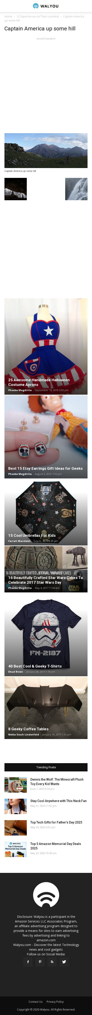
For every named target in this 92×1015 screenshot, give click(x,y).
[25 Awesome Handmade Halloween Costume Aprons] (46, 346)
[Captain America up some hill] (46, 150)
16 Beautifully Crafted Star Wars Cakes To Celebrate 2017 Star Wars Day (45, 580)
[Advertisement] (46, 87)
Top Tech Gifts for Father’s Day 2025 (56, 822)
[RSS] (52, 962)
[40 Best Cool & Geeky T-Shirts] (46, 634)
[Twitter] (64, 962)
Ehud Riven (15, 671)
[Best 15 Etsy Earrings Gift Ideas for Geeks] (46, 436)
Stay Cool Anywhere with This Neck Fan (58, 801)
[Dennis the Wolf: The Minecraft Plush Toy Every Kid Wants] (15, 785)
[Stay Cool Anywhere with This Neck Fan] (15, 806)
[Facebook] (27, 962)
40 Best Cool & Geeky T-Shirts (35, 666)
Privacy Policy (55, 1002)
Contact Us (35, 1002)
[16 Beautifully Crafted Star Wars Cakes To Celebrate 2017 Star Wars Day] (46, 569)
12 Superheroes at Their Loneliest (38, 16)
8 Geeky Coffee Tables (28, 729)
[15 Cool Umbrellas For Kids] (46, 512)
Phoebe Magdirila (20, 390)
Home (8, 16)
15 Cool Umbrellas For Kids (32, 535)
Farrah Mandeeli (19, 541)
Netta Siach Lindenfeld (23, 734)
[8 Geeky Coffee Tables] (46, 708)
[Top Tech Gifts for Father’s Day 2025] (15, 828)
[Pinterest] (40, 962)
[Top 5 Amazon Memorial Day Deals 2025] (15, 849)
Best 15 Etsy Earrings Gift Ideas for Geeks (45, 468)
